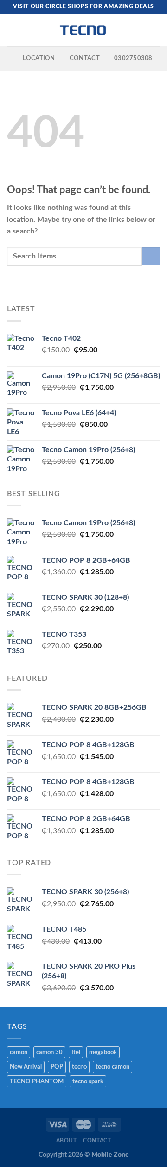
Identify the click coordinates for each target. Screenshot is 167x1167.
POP (57, 1066)
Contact (97, 1140)
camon (18, 1052)
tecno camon (112, 1066)
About (66, 1140)
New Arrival (26, 1066)
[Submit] (151, 256)
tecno (79, 1066)
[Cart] (155, 30)
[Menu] (12, 29)
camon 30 (49, 1052)
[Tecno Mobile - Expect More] (83, 30)
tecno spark (87, 1081)
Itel (75, 1052)
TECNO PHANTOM (37, 1081)
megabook (103, 1052)
